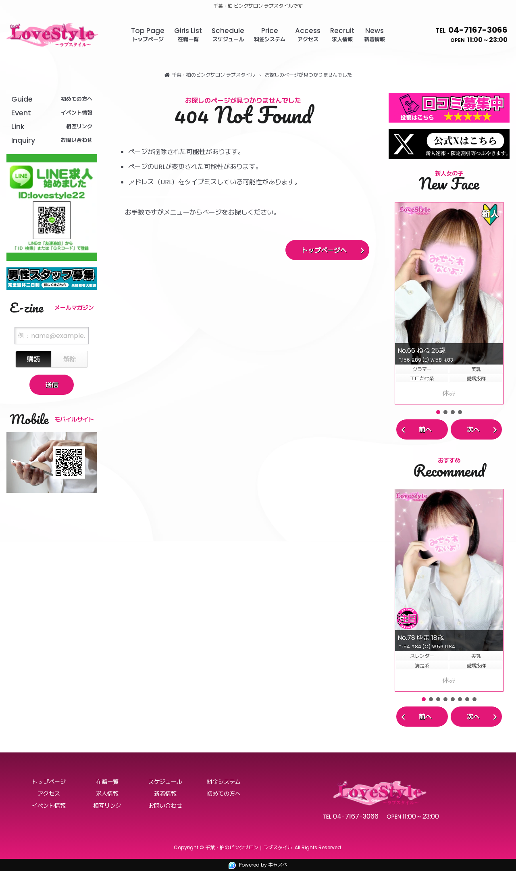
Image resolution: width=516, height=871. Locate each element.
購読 (33, 359)
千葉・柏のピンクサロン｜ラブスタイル (248, 847)
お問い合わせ (165, 806)
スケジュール (165, 782)
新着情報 (165, 794)
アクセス (48, 794)
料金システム (224, 782)
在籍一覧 (107, 782)
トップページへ (324, 250)
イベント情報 (49, 806)
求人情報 (107, 794)
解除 (69, 359)
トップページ (49, 782)
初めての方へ (224, 794)
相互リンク (107, 806)
